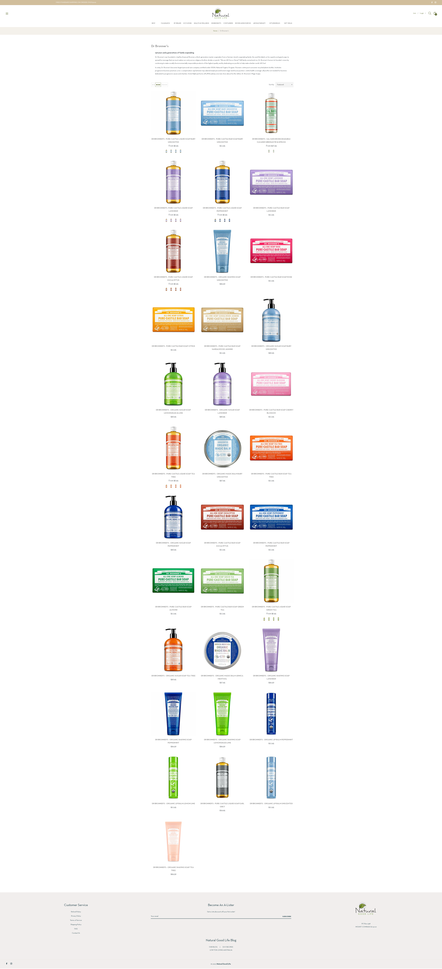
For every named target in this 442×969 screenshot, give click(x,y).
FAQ (76, 929)
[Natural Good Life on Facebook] (432, 2)
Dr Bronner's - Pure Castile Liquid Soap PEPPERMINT (222, 209)
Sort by (271, 84)
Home (215, 31)
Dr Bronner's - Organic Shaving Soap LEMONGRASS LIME (222, 741)
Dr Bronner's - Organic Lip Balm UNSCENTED (271, 803)
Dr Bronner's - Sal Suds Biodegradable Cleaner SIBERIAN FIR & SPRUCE (271, 140)
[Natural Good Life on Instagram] (435, 2)
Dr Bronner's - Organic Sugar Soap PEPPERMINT (173, 544)
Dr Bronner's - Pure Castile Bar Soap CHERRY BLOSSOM (271, 411)
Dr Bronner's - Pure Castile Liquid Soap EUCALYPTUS (173, 278)
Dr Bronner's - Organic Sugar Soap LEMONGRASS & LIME (173, 411)
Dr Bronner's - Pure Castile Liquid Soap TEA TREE (173, 475)
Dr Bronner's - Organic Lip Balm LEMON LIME (173, 803)
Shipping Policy (76, 924)
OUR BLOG (213, 947)
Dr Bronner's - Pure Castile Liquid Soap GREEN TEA (271, 608)
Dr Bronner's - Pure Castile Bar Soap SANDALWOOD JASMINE (222, 347)
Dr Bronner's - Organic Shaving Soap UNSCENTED (222, 278)
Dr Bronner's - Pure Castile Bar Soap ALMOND (173, 608)
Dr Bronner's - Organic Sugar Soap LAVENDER (222, 411)
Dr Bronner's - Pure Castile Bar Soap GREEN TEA (222, 608)
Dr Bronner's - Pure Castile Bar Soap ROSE (271, 277)
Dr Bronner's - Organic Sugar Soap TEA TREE (173, 676)
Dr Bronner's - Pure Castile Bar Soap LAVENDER (271, 209)
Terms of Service (76, 920)
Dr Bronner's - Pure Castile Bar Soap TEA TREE (271, 475)
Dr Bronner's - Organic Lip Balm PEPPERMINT (271, 740)
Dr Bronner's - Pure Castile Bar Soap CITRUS (173, 346)
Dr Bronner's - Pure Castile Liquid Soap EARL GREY (222, 805)
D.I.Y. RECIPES (228, 947)
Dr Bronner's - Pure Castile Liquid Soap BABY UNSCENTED (173, 140)
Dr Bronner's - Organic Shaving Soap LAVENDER (271, 677)
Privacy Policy (76, 916)
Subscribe (286, 916)
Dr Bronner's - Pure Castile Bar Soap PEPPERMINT (271, 544)
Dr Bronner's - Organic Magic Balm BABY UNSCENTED (222, 475)
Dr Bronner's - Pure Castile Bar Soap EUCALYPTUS (222, 544)
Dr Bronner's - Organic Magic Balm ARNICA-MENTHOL (222, 677)
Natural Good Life (224, 964)
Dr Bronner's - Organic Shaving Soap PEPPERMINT (173, 741)
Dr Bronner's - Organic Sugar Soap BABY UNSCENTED (271, 347)
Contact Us (76, 933)
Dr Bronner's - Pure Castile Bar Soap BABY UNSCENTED (222, 140)
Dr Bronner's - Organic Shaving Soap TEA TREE (173, 869)
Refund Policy (76, 912)
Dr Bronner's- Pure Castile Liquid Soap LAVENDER (173, 209)
